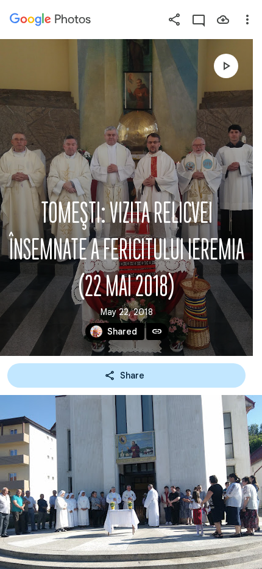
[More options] (247, 19)
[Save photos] (223, 19)
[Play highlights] (226, 66)
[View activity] (198, 19)
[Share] (174, 19)
